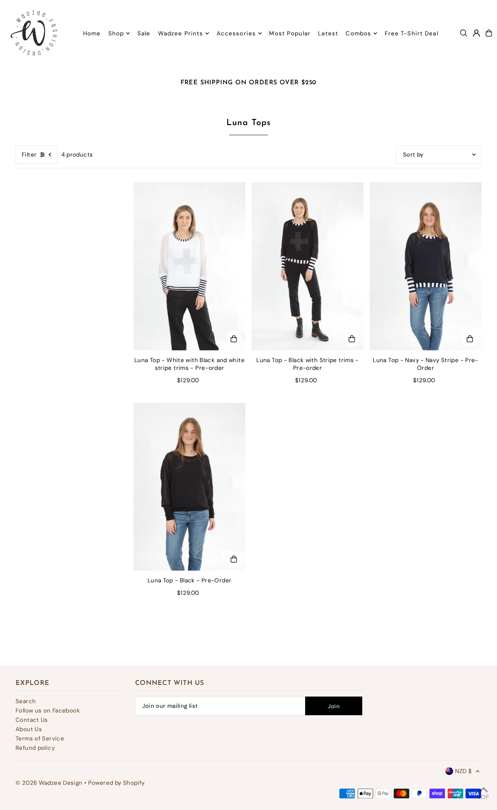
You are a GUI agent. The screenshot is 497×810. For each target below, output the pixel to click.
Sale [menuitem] (144, 33)
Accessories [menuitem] (236, 33)
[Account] (476, 33)
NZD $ (463, 771)
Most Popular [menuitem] (290, 33)
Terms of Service (40, 738)
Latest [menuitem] (328, 33)
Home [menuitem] (92, 33)
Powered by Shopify (116, 783)
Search (26, 701)
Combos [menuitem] (358, 33)
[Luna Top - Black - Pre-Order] (189, 487)
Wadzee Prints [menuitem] (180, 33)
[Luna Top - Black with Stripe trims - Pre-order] (307, 266)
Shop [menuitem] (116, 33)
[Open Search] (463, 33)
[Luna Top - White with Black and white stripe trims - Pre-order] (189, 266)
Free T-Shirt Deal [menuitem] (411, 33)
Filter (29, 155)
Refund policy (35, 748)
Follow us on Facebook (48, 710)
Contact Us (32, 720)
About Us (29, 729)
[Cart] (489, 33)
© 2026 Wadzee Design (49, 783)
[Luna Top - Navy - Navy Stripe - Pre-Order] (425, 266)
